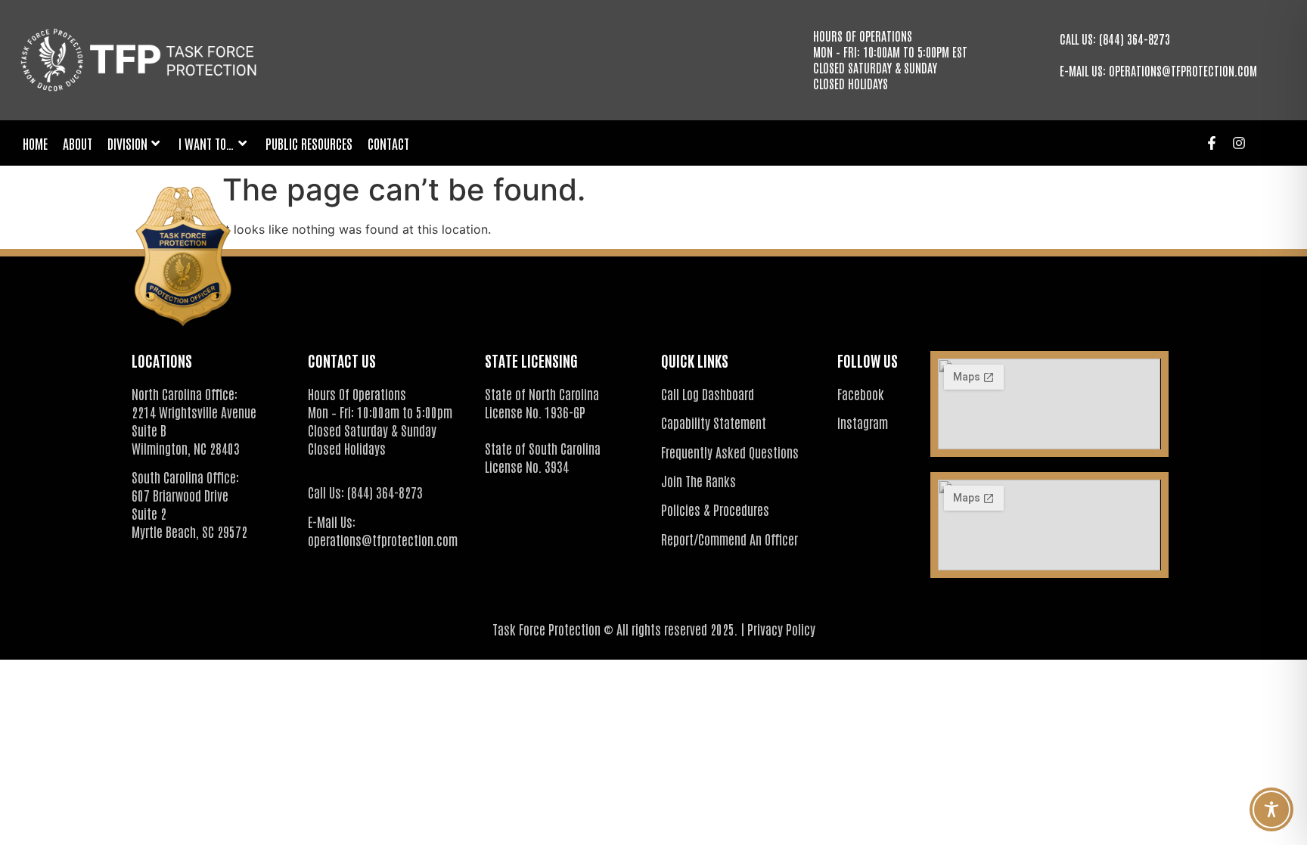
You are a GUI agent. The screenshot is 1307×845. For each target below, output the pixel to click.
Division (127, 143)
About (77, 143)
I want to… (206, 143)
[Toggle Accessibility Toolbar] (1271, 809)
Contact (388, 143)
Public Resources (308, 143)
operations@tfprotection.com (1183, 70)
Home (35, 143)
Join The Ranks (698, 480)
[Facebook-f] (1211, 143)
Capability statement (713, 422)
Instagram (862, 422)
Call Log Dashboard (707, 393)
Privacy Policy (781, 629)
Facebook (860, 393)
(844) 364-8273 (1134, 38)
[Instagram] (1239, 143)
